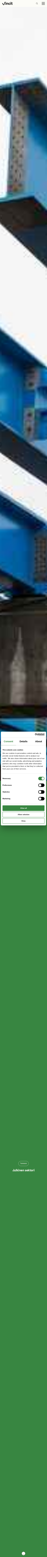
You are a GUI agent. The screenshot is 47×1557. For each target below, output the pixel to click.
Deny (23, 821)
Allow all (23, 808)
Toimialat (23, 1163)
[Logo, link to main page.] (7, 3)
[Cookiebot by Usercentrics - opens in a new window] (34, 734)
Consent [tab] (8, 741)
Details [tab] (23, 741)
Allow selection (23, 814)
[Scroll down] (23, 1553)
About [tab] (38, 741)
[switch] (41, 785)
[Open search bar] (37, 3)
